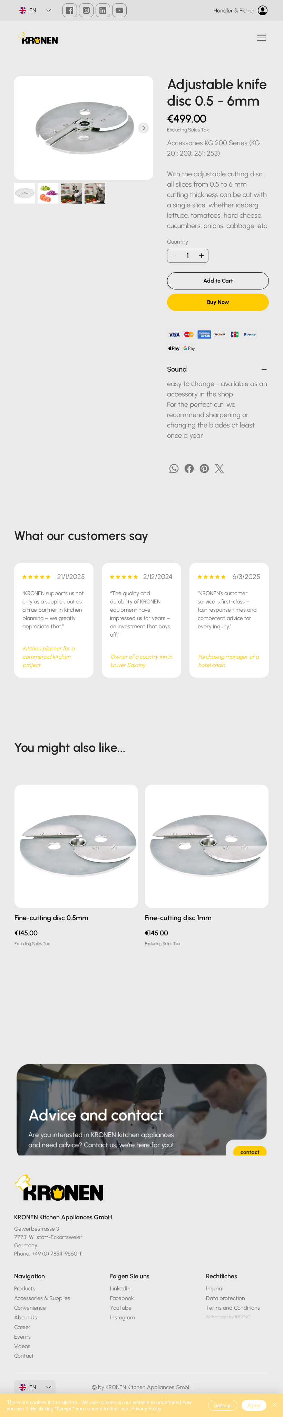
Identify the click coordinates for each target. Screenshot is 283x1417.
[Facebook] (69, 10)
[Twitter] (219, 468)
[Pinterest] (204, 468)
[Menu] (261, 38)
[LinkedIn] (103, 10)
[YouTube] (119, 10)
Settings (223, 1405)
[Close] (275, 1405)
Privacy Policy (146, 1408)
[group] (141, 865)
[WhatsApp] (174, 468)
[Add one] (201, 256)
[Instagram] (86, 10)
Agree (254, 1405)
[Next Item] (143, 128)
